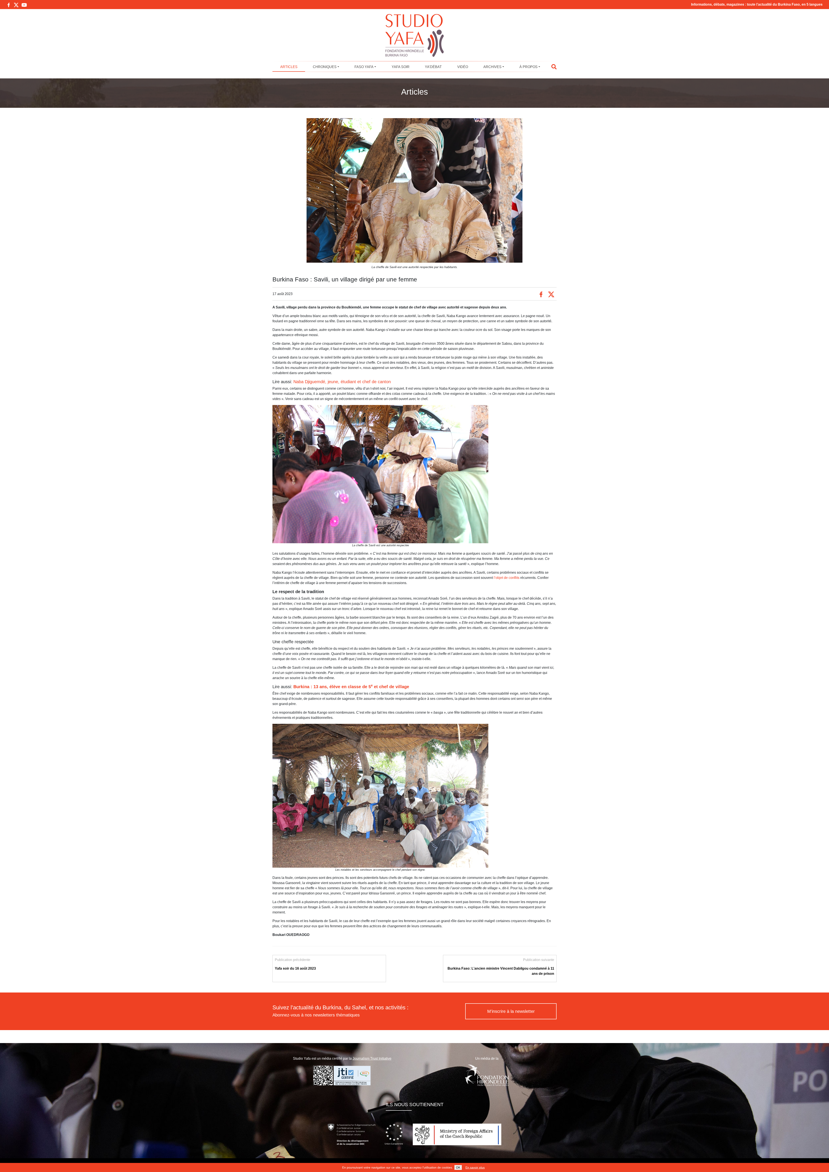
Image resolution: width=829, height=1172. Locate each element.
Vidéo (462, 67)
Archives (492, 67)
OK (458, 1167)
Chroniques (325, 67)
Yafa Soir (401, 67)
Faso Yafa (363, 67)
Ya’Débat (433, 67)
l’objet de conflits (506, 578)
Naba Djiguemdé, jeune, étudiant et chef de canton (342, 381)
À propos (528, 67)
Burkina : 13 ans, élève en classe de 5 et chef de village (351, 686)
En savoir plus (475, 1167)
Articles (288, 67)
